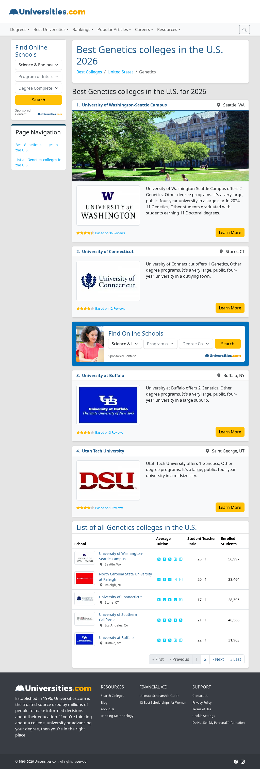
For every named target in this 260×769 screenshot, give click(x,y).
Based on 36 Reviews (110, 233)
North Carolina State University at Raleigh (125, 577)
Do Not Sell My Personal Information (218, 722)
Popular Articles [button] (113, 29)
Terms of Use (201, 709)
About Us (107, 709)
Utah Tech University (103, 451)
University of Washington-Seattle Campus (124, 105)
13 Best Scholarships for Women (162, 702)
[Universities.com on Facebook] (236, 761)
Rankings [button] (81, 29)
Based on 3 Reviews (109, 432)
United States (121, 72)
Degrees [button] (18, 29)
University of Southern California (118, 617)
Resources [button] (167, 29)
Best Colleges (89, 72)
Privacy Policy (202, 702)
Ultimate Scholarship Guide (159, 696)
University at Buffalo (103, 375)
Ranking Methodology (117, 716)
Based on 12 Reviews (110, 308)
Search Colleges (112, 696)
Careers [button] (142, 29)
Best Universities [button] (50, 29)
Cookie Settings (203, 716)
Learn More (230, 232)
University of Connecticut (108, 251)
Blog (104, 702)
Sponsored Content (22, 112)
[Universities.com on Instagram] (243, 761)
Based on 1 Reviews (109, 508)
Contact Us (200, 696)
